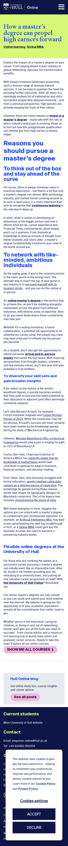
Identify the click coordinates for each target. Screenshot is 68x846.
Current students (21, 714)
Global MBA (35, 47)
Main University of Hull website (23, 722)
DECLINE (34, 827)
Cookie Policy (45, 784)
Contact (12, 732)
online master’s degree (24, 300)
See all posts (25, 697)
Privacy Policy (28, 789)
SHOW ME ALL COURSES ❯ (30, 650)
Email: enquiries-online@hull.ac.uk (25, 740)
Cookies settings (34, 801)
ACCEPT (34, 814)
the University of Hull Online (23, 583)
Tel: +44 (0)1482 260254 (19, 746)
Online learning (14, 47)
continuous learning (46, 205)
